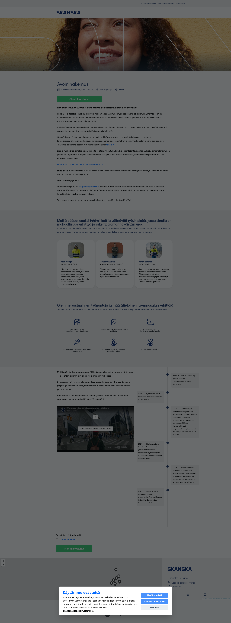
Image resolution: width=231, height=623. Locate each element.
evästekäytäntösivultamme (78, 610)
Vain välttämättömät (154, 601)
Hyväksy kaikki (154, 595)
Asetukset (154, 607)
